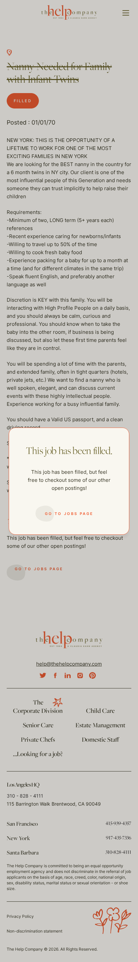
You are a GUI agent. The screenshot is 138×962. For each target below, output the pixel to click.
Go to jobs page (69, 513)
